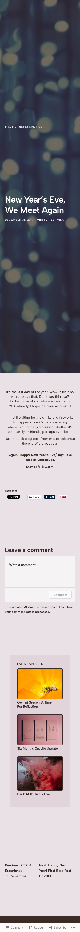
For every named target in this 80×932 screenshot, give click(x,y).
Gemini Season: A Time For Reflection (34, 704)
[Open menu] (72, 127)
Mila (60, 219)
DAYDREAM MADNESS (23, 127)
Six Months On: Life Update (37, 748)
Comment (60, 594)
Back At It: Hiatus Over (34, 794)
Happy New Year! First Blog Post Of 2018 (55, 870)
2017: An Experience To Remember (19, 870)
